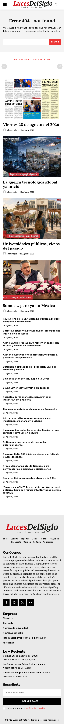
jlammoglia (12, 130)
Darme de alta (30, 701)
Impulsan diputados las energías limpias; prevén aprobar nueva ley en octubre (31, 431)
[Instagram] (14, 602)
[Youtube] (30, 602)
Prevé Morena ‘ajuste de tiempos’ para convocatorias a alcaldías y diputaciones (27, 467)
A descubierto (10, 668)
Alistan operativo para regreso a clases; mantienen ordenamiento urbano (27, 419)
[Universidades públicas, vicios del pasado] (32, 218)
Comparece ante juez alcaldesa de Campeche (30, 409)
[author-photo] (5, 130)
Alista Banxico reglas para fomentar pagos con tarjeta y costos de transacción (31, 344)
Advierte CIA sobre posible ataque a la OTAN (29, 478)
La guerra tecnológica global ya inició (30, 184)
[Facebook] (6, 602)
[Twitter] (22, 602)
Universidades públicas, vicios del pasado (31, 246)
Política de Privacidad (36, 708)
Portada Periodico (12, 660)
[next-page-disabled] (60, 66)
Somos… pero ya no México (29, 305)
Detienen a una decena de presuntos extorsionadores (25, 443)
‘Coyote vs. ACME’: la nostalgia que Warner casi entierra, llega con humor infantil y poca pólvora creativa (32, 490)
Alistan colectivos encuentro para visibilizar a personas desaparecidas (30, 356)
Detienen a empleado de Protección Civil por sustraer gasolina (29, 368)
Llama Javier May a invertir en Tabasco (26, 387)
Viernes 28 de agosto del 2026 (31, 124)
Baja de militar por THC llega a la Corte (26, 378)
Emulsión (7, 676)
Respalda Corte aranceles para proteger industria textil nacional (27, 398)
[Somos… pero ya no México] (32, 280)
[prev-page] (4, 66)
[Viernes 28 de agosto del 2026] (32, 99)
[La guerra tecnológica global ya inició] (32, 156)
